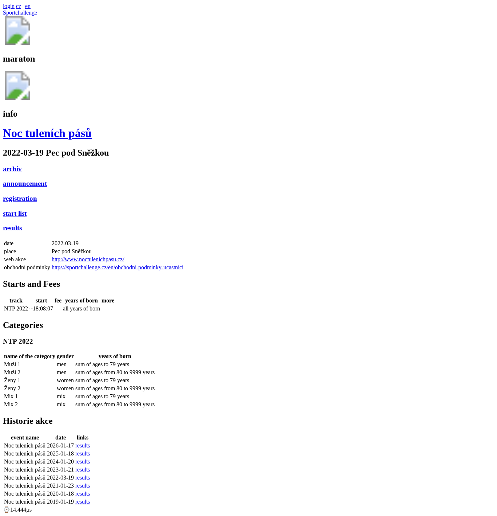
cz (18, 6)
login (9, 6)
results (12, 228)
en (28, 6)
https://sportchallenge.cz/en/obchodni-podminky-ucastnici (117, 267)
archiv (12, 169)
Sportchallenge (20, 12)
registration (20, 198)
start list (15, 213)
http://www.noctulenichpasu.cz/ (88, 259)
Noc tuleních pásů (47, 133)
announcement (25, 183)
